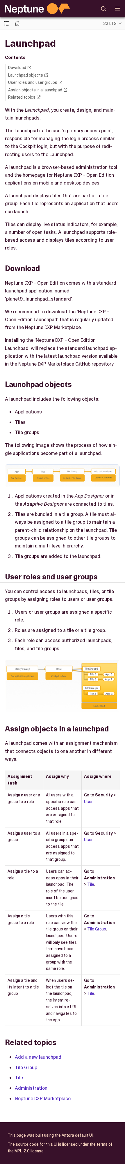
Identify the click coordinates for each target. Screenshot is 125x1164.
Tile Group (96, 929)
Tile (90, 884)
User (88, 801)
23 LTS (110, 23)
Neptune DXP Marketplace (43, 1098)
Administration (31, 1088)
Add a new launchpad (38, 1057)
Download (17, 67)
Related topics (21, 97)
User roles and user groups (32, 82)
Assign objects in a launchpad (35, 90)
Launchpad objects (25, 75)
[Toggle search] (103, 8)
